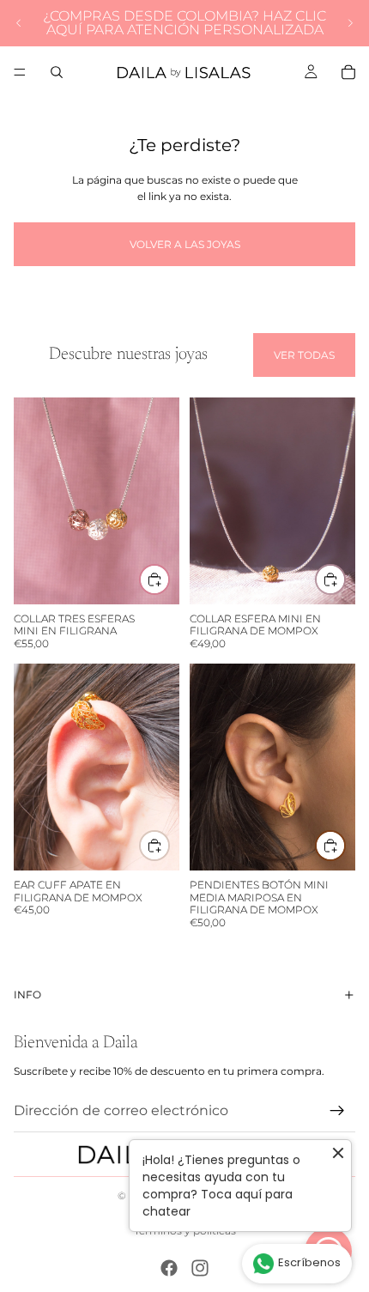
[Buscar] (57, 72)
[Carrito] (348, 72)
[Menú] (19, 72)
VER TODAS (304, 355)
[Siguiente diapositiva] (350, 23)
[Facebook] (169, 1268)
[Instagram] (200, 1268)
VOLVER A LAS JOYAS (185, 244)
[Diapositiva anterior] (19, 23)
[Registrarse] (337, 1110)
